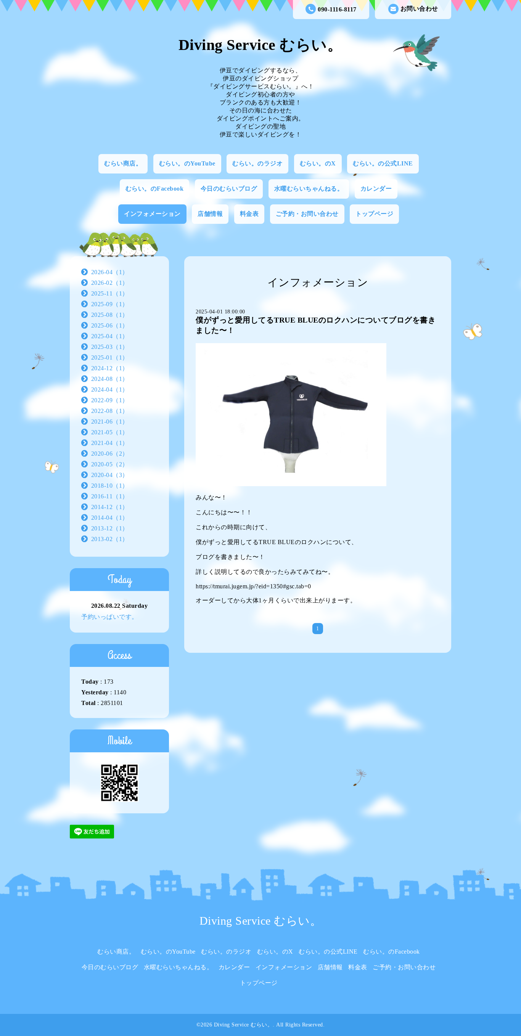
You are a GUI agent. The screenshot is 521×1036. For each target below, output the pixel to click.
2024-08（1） (110, 379)
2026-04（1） (110, 272)
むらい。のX (318, 163)
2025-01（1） (110, 357)
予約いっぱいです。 (109, 617)
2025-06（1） (110, 325)
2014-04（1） (110, 517)
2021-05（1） (110, 432)
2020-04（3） (110, 475)
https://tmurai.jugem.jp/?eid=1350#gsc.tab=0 (253, 586)
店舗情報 (210, 213)
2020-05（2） (110, 464)
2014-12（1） (110, 507)
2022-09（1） (110, 400)
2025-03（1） (110, 347)
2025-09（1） (110, 304)
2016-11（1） (110, 496)
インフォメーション (152, 213)
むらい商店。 (123, 163)
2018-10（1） (110, 485)
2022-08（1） (110, 411)
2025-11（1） (110, 293)
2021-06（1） (110, 421)
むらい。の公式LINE (383, 163)
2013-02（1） (110, 539)
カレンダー (376, 188)
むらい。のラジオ (257, 163)
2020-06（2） (110, 453)
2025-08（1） (110, 315)
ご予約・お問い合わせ (307, 213)
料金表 (249, 213)
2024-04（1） (110, 389)
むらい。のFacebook (154, 188)
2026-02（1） (110, 282)
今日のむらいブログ (229, 188)
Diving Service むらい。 (260, 44)
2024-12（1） (110, 368)
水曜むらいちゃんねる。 (309, 188)
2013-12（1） (110, 528)
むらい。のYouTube (187, 163)
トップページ (374, 213)
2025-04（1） (110, 336)
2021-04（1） (110, 443)
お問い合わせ (419, 8)
